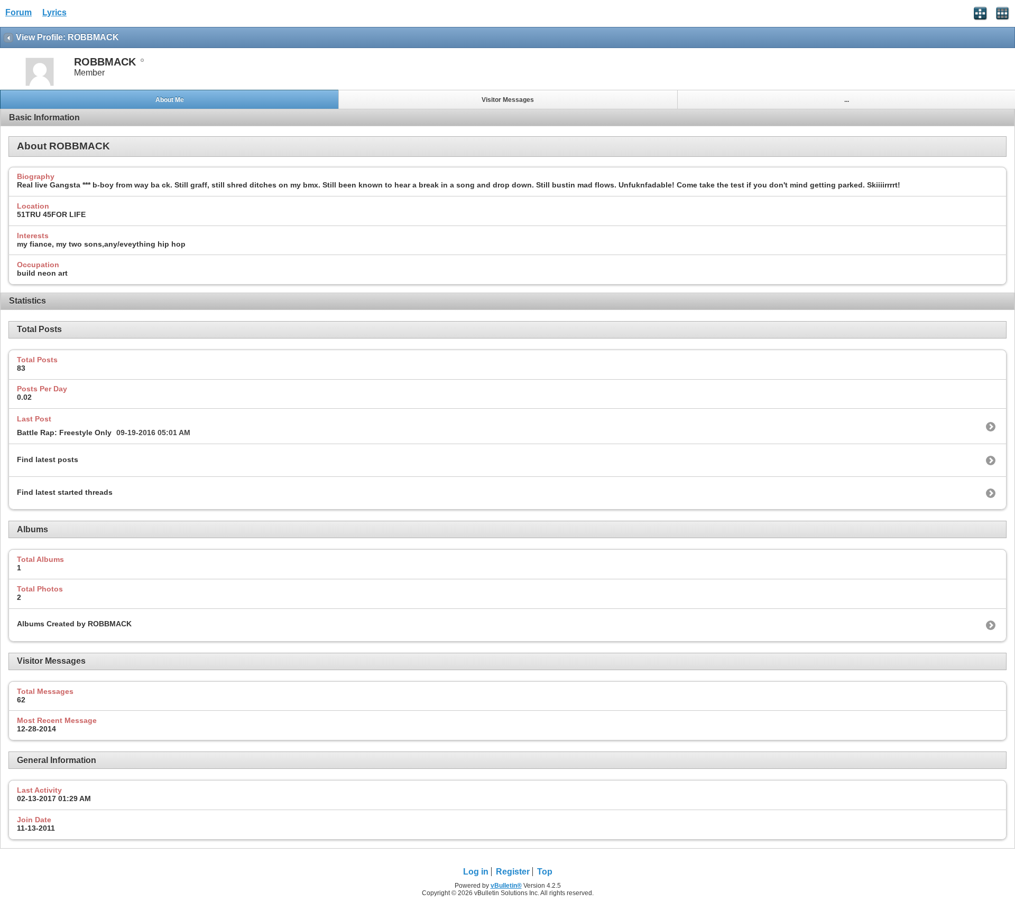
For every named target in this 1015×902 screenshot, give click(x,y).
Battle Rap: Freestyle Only (64, 432)
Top (544, 871)
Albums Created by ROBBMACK (74, 623)
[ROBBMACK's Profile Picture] (40, 84)
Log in (475, 871)
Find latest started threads (65, 492)
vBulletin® (506, 885)
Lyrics (54, 12)
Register (513, 871)
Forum (18, 12)
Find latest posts (47, 459)
